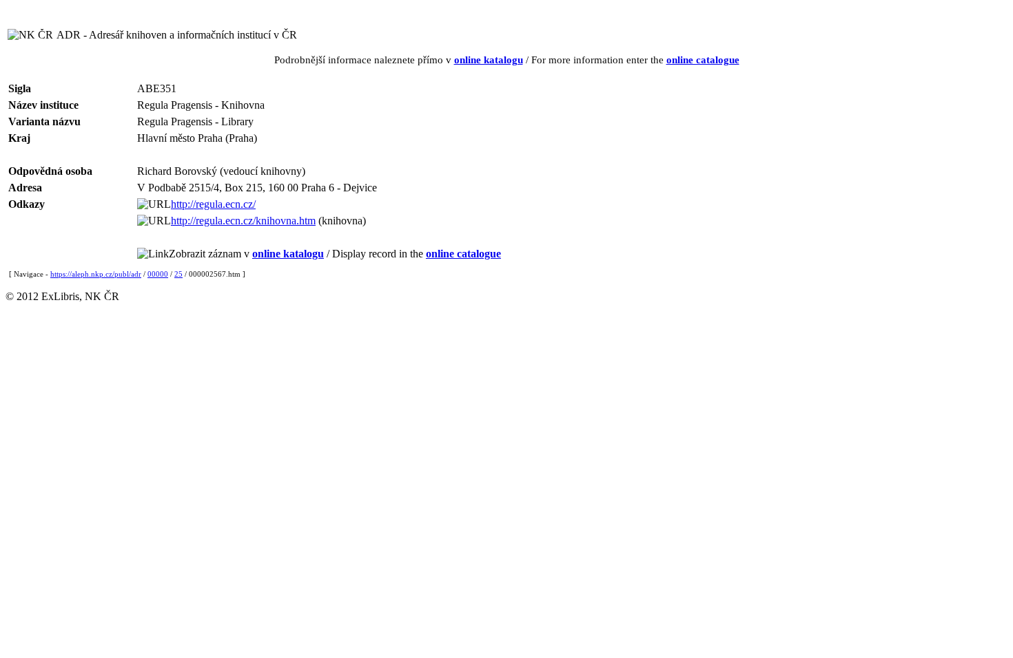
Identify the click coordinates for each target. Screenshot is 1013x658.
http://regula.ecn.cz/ (213, 204)
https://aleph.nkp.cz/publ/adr (95, 274)
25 (178, 274)
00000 (157, 274)
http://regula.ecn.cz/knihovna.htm (243, 220)
